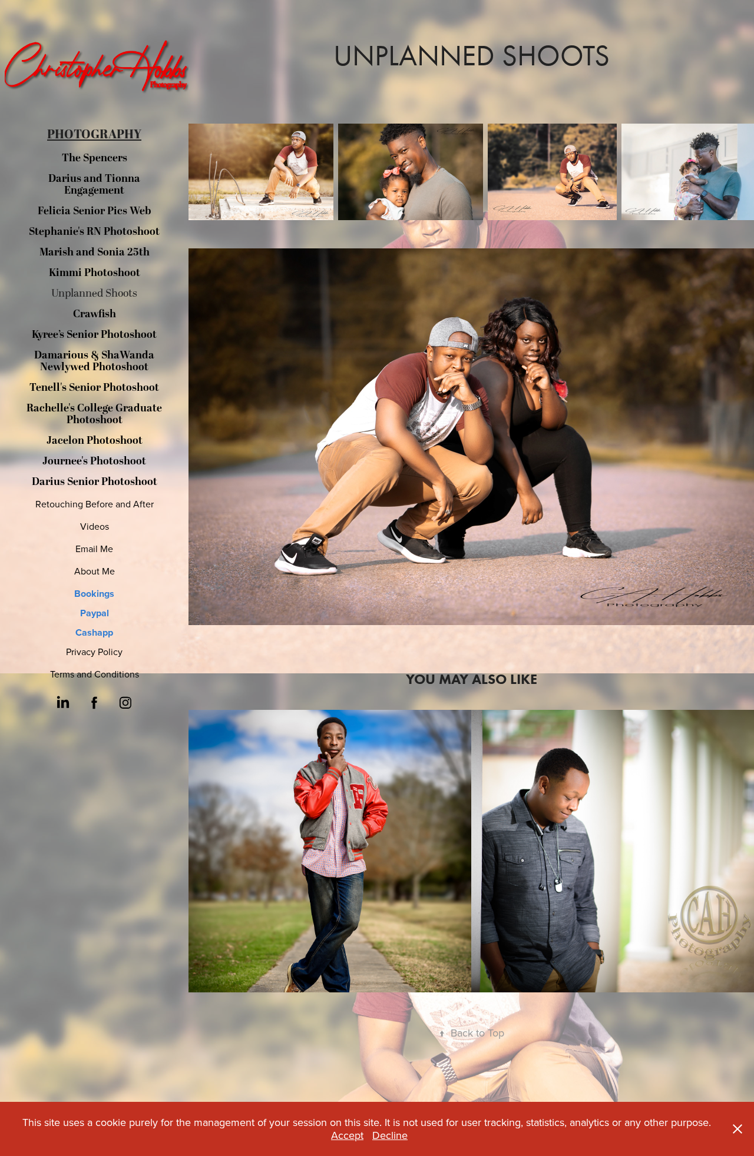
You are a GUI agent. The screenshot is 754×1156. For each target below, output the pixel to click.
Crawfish (94, 314)
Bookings (94, 593)
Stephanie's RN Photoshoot (94, 232)
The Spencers (94, 158)
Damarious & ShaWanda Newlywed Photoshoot (94, 361)
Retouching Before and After (94, 503)
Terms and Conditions (94, 673)
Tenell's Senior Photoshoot (94, 388)
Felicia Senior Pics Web (94, 211)
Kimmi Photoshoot (94, 273)
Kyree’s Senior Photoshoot (94, 335)
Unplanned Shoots (94, 293)
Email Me (94, 548)
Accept (347, 1135)
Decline (390, 1135)
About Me (94, 570)
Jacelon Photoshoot (95, 441)
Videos (94, 526)
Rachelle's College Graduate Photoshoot (94, 414)
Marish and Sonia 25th (94, 252)
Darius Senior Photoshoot (94, 482)
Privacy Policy (94, 651)
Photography (94, 134)
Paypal (94, 613)
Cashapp (94, 632)
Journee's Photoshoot (94, 461)
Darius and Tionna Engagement (94, 184)
